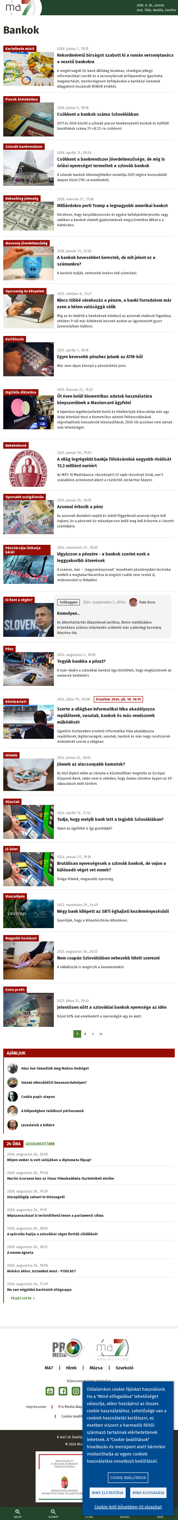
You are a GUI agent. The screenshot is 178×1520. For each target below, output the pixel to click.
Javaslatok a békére (37, 1125)
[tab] (13, 1144)
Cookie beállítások (76, 1416)
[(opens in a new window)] (50, 1391)
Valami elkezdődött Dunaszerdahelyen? (54, 1082)
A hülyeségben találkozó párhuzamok (52, 1111)
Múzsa (96, 1367)
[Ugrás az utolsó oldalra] (101, 1034)
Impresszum (36, 1407)
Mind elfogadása (148, 1493)
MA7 (49, 1367)
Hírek (71, 1367)
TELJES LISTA (20, 1298)
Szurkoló (125, 1367)
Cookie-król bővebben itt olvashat (128, 1507)
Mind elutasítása (107, 1493)
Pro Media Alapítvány (75, 1407)
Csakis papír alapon (38, 1097)
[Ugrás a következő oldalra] (93, 1034)
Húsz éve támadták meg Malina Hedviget (55, 1068)
